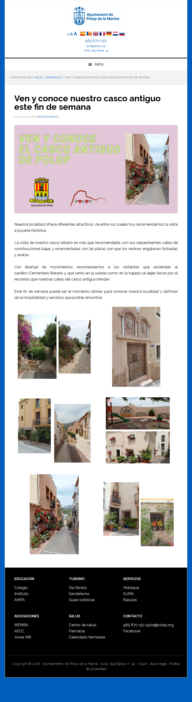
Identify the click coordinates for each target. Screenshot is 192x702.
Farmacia (77, 631)
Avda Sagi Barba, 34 (96, 50)
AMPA (19, 600)
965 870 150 (96, 40)
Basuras (130, 600)
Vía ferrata (78, 587)
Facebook (131, 631)
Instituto (21, 594)
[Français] (102, 34)
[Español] (82, 34)
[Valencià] (89, 34)
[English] (96, 34)
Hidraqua (131, 587)
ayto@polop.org (96, 46)
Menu (99, 64)
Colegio (21, 587)
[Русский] (122, 34)
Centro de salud (82, 625)
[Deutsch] (109, 34)
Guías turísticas (82, 600)
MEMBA (21, 625)
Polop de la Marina (96, 15)
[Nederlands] (116, 34)
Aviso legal (158, 664)
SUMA (128, 594)
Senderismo (79, 594)
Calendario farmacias (87, 637)
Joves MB (22, 637)
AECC (19, 631)
